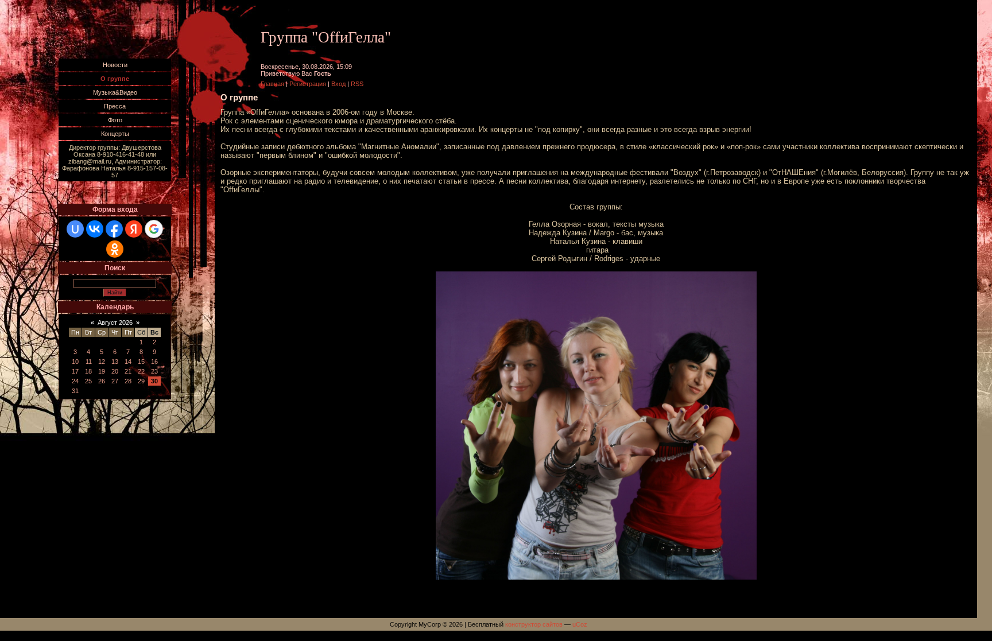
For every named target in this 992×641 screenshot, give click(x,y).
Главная (272, 83)
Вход (338, 83)
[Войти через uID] (75, 229)
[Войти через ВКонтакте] (94, 229)
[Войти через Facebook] (114, 229)
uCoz (579, 624)
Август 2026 (115, 322)
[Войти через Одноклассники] (114, 249)
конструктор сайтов (534, 624)
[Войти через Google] (154, 229)
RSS (357, 83)
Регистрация (307, 83)
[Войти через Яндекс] (133, 229)
